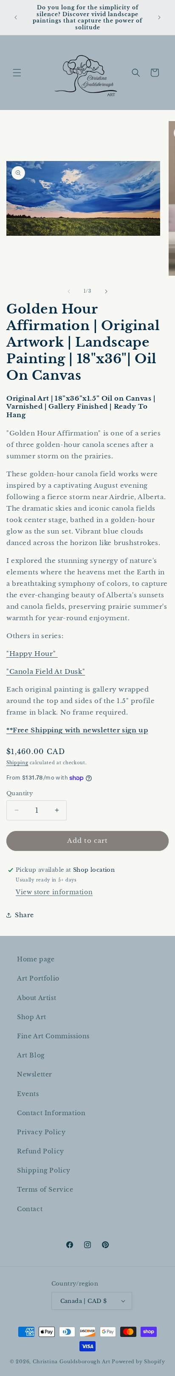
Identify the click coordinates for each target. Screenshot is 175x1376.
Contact (29, 1209)
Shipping (17, 763)
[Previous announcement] (15, 17)
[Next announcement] (159, 17)
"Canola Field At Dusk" (45, 671)
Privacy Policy (41, 1132)
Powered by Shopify (138, 1362)
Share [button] (24, 915)
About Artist (36, 998)
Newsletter (34, 1074)
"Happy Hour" (32, 654)
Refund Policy (40, 1151)
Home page (35, 959)
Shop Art (31, 1017)
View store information (54, 892)
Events (28, 1094)
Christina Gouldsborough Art (71, 1362)
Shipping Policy (44, 1170)
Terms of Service (45, 1189)
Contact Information (51, 1113)
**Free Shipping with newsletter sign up (77, 730)
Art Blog (31, 1055)
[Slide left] (68, 291)
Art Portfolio (38, 978)
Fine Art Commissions (53, 1036)
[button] (17, 72)
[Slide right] (106, 291)
